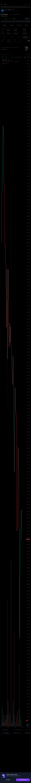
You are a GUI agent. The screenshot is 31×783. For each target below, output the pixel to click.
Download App (22, 779)
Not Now (8, 779)
